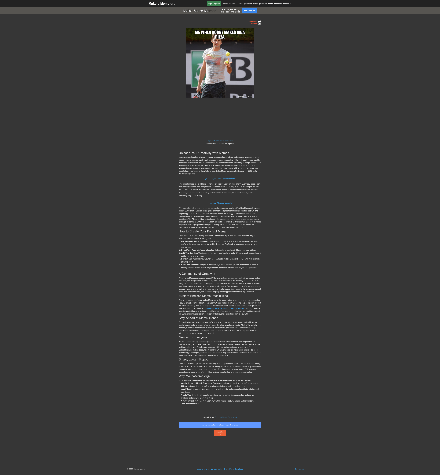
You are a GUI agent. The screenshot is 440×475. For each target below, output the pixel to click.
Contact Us (299, 469)
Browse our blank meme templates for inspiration (224, 308)
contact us (287, 3)
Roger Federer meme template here (220, 140)
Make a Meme (162, 3)
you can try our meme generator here (220, 178)
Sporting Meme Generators (226, 417)
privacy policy (216, 469)
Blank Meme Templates (233, 469)
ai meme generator (244, 3)
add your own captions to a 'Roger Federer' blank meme (220, 425)
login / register (214, 3)
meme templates (275, 3)
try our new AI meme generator (220, 203)
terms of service (203, 469)
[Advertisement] (157, 62)
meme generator (260, 3)
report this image (220, 433)
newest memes (229, 3)
